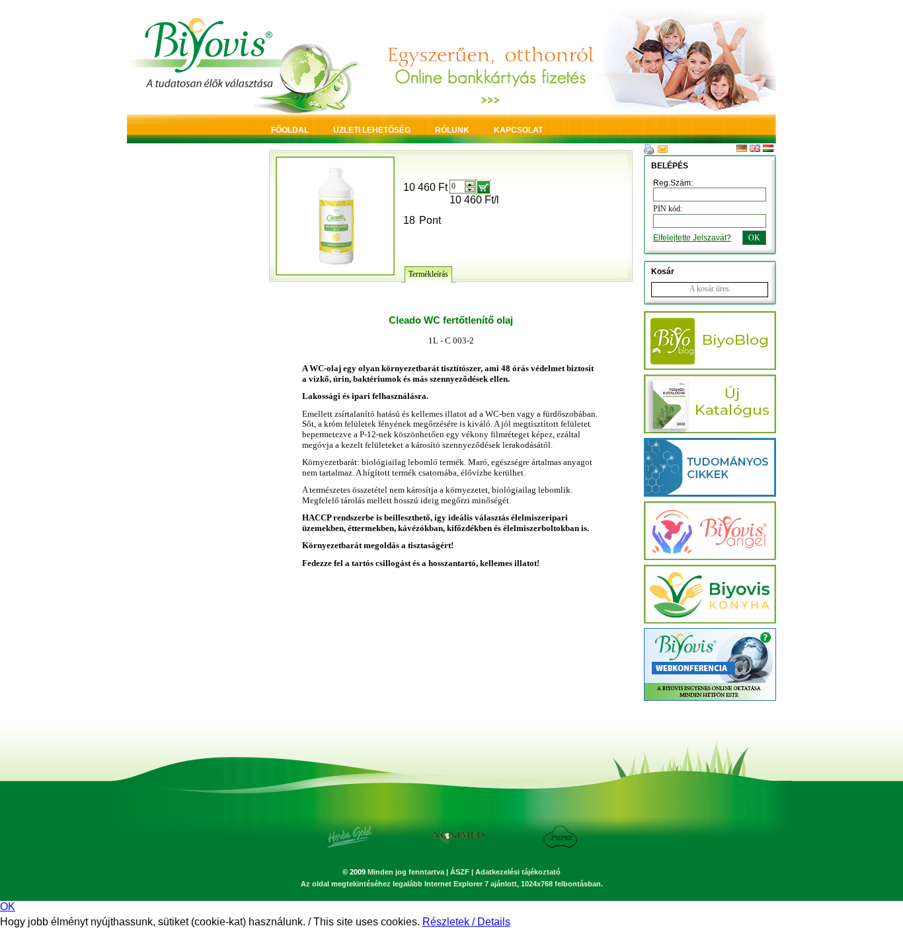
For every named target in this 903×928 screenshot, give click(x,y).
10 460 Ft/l (474, 199)
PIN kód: (667, 208)
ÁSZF (459, 872)
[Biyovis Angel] (710, 493)
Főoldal (290, 130)
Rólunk (452, 130)
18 (409, 220)
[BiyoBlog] (710, 366)
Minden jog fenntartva (406, 872)
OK (7, 906)
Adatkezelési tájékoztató (518, 872)
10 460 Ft (425, 187)
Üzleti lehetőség (372, 130)
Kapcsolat (518, 130)
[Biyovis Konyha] (710, 619)
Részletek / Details (466, 921)
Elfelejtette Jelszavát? (692, 237)
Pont (430, 220)
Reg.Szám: (673, 183)
